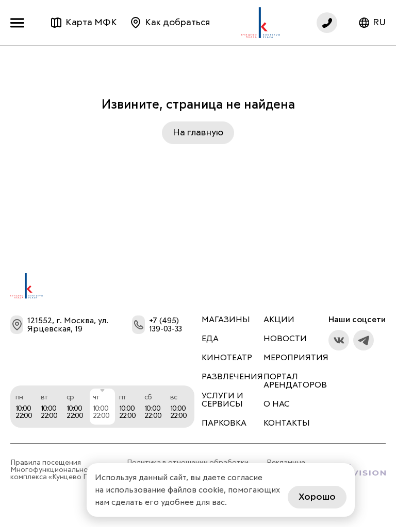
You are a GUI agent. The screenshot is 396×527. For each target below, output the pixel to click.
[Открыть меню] (19, 23)
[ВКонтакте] (338, 340)
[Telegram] (363, 340)
